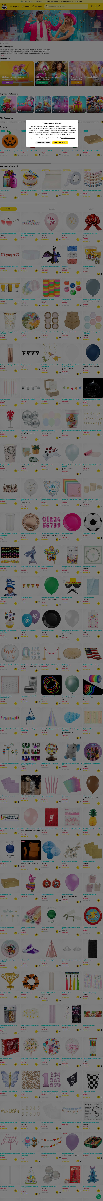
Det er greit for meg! (60, 142)
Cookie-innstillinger (43, 142)
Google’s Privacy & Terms (68, 138)
